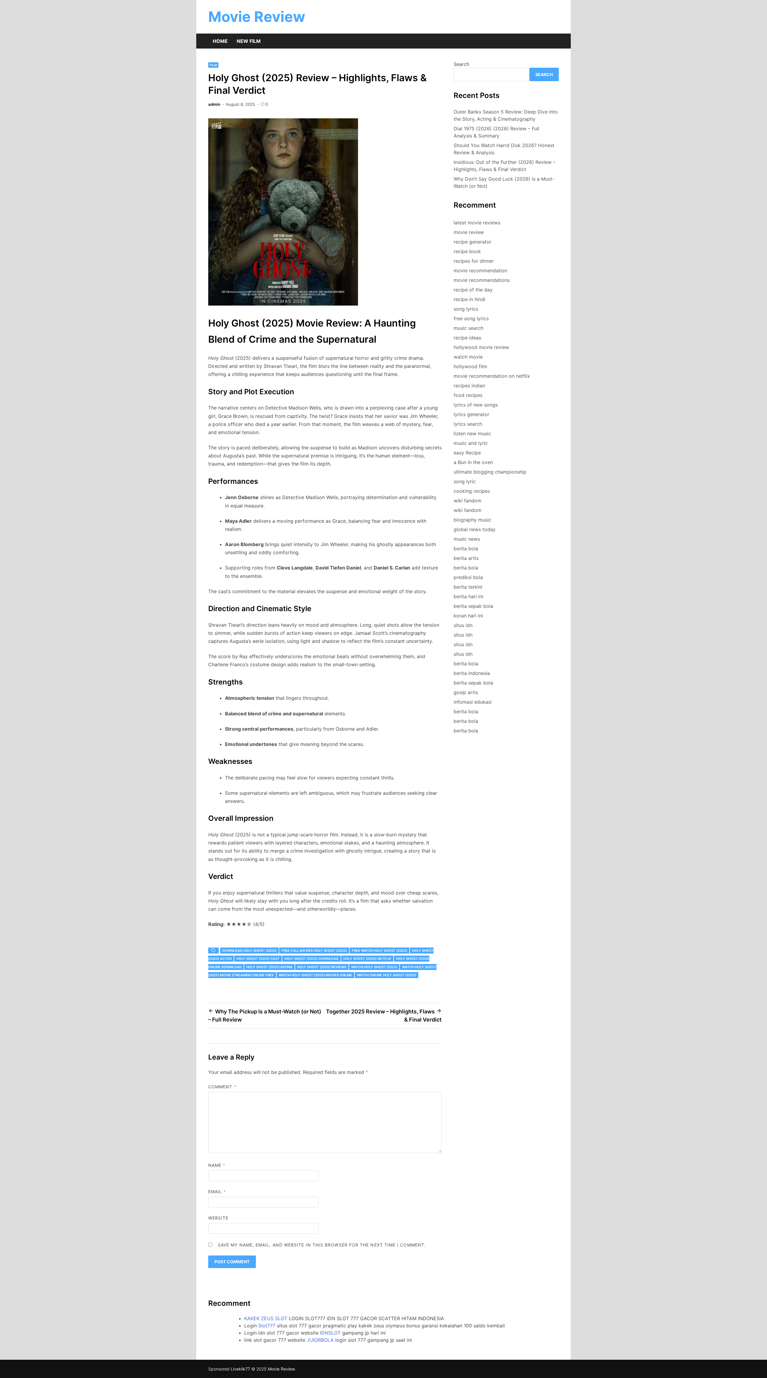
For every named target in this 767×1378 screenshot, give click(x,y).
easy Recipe (467, 453)
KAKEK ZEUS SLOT (265, 1318)
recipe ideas (467, 338)
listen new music (472, 433)
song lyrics (466, 309)
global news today (475, 529)
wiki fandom (467, 501)
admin (214, 104)
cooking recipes (472, 491)
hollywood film (470, 366)
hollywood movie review (481, 347)
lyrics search (468, 424)
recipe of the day (473, 290)
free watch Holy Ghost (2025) (379, 950)
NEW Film (249, 41)
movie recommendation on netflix (492, 376)
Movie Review (256, 16)
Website (218, 1217)
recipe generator (472, 242)
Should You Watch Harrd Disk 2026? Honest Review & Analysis (504, 148)
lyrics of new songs (476, 405)
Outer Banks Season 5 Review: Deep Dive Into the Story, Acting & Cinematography (506, 115)
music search (468, 328)
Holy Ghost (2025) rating (269, 967)
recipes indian (469, 386)
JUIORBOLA (320, 1340)
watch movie (468, 357)
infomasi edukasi (473, 702)
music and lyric (471, 443)
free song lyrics (471, 318)
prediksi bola (468, 577)
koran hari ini (468, 616)
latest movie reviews (477, 223)
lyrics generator (471, 414)
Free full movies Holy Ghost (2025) (314, 950)
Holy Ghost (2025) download (311, 959)
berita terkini (468, 587)
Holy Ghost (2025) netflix (367, 959)
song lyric (465, 481)
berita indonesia (472, 673)
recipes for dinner (474, 261)
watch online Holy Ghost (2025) (386, 975)
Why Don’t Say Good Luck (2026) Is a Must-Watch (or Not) (504, 182)
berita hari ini (468, 596)
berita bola (466, 548)
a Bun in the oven (473, 462)
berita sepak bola (473, 606)
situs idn (463, 625)
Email (217, 1191)
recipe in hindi (469, 299)
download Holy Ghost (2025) (249, 950)
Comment (222, 1086)
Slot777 (266, 1326)
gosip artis (466, 692)
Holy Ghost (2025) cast (258, 959)
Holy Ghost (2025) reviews (321, 967)
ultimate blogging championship (490, 472)
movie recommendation (480, 271)
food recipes (468, 395)
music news (467, 539)
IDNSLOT (330, 1333)
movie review (469, 232)
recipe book (467, 251)
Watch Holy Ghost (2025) (374, 967)
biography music (472, 520)
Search (461, 64)
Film (213, 65)
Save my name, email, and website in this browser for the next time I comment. (322, 1244)
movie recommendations (482, 280)
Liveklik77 (240, 1368)
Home (220, 41)
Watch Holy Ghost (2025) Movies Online (315, 975)
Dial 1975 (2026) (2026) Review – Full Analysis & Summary (496, 132)
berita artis (466, 558)
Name (216, 1165)
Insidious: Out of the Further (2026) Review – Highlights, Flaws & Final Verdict (504, 165)
